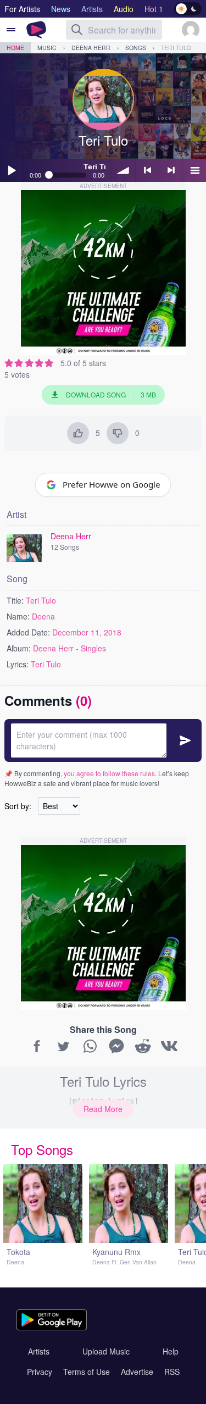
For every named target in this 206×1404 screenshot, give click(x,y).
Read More (103, 1108)
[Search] (76, 30)
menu (194, 170)
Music (47, 47)
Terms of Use (86, 1371)
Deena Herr (90, 47)
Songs (135, 47)
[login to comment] (103, 740)
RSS (172, 1371)
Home (15, 47)
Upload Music (106, 1351)
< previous (147, 170)
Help (171, 1351)
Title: (15, 600)
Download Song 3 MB (111, 394)
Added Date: (28, 632)
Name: (18, 616)
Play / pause (11, 170)
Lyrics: (18, 664)
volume (123, 170)
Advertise (137, 1371)
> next (170, 170)
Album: (19, 648)
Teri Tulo (176, 47)
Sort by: (17, 805)
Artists (38, 1351)
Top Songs (42, 1149)
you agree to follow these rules (109, 773)
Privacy (39, 1371)
